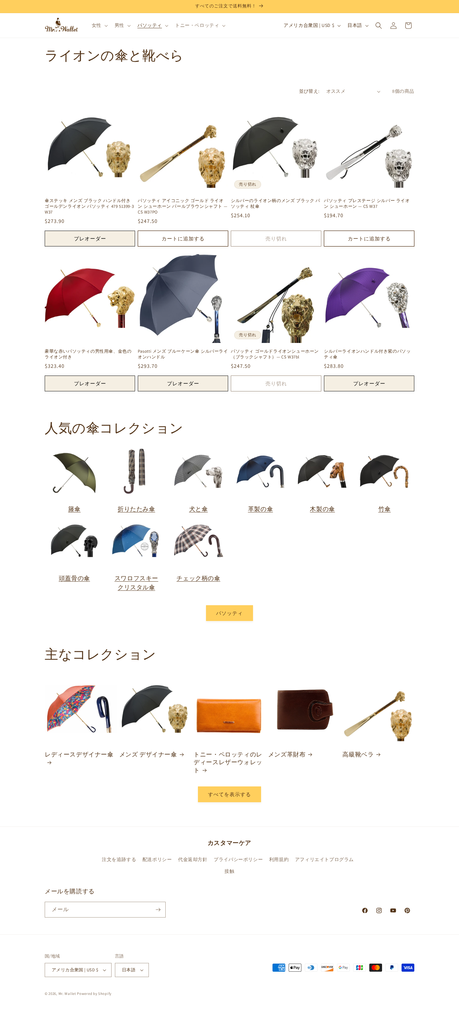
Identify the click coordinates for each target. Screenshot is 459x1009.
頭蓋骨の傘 (74, 578)
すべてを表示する (229, 794)
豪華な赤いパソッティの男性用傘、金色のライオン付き (88, 354)
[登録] (158, 910)
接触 (229, 871)
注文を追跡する (119, 859)
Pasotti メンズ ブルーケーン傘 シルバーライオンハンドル (183, 354)
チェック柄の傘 (198, 578)
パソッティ (229, 613)
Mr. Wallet (67, 993)
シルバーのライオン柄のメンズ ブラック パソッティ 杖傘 (275, 203)
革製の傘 (260, 509)
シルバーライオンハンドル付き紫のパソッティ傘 (367, 354)
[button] (99, 25)
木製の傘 (322, 509)
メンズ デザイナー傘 (148, 754)
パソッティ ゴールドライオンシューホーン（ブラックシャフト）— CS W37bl (275, 354)
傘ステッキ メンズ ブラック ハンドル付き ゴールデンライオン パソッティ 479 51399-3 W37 (89, 206)
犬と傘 (198, 509)
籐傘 (74, 509)
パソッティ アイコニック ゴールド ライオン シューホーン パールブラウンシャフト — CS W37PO (182, 206)
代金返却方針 (193, 859)
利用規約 (279, 859)
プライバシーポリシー (238, 859)
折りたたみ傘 (136, 509)
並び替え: (309, 91)
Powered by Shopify (94, 993)
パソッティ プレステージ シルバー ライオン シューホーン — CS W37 (367, 203)
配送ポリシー (157, 859)
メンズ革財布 (287, 754)
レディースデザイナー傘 (79, 754)
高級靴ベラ (358, 754)
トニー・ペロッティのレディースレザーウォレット (228, 762)
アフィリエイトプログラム (324, 859)
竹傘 (384, 509)
